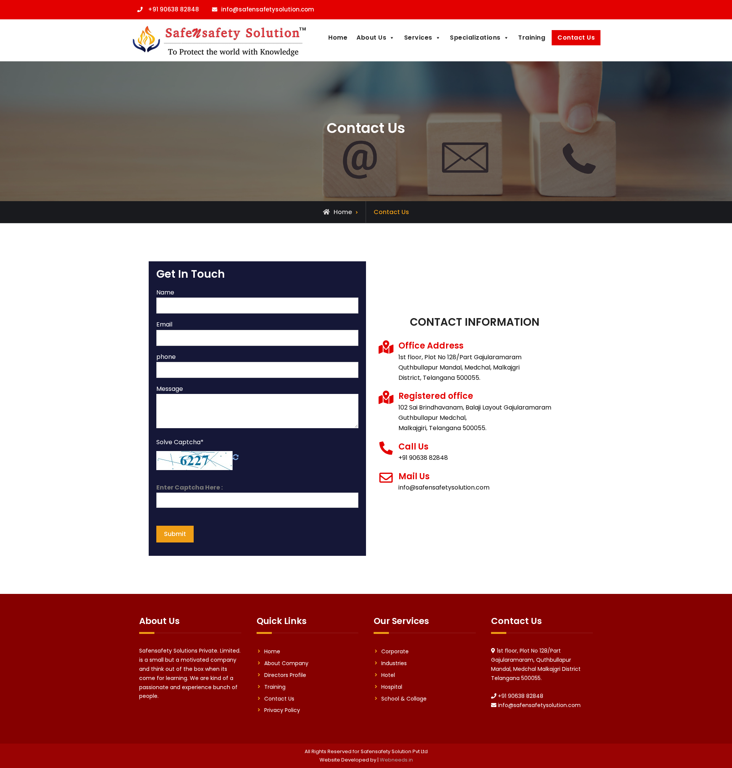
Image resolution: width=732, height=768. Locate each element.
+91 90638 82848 (173, 9)
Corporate (395, 651)
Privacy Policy (282, 710)
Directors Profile (285, 675)
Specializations (475, 37)
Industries (394, 663)
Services (418, 37)
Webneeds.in (396, 759)
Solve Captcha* (180, 442)
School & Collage (404, 698)
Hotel (388, 675)
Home (337, 37)
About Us (371, 37)
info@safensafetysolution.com (267, 9)
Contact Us (576, 37)
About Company (286, 663)
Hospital (391, 687)
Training (531, 37)
